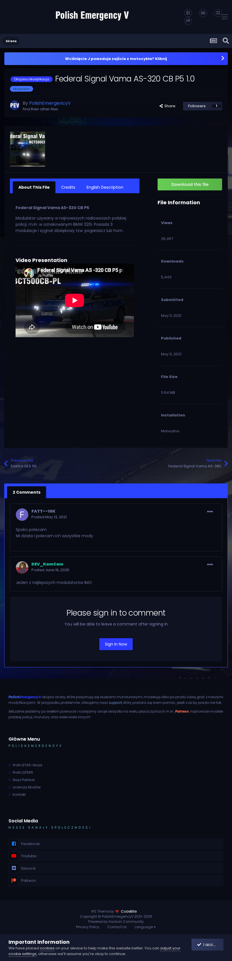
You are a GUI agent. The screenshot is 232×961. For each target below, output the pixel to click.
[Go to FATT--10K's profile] (22, 514)
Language (144, 927)
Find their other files (40, 109)
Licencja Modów (27, 787)
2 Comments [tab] (26, 492)
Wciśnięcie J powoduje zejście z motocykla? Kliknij (116, 58)
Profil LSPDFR (23, 772)
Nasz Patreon (24, 779)
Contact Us (117, 927)
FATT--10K (43, 511)
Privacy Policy (87, 927)
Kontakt (19, 794)
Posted (49, 517)
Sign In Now (116, 644)
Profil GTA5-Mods (27, 765)
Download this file (190, 184)
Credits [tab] (68, 187)
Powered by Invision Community (116, 921)
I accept (210, 944)
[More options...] (210, 511)
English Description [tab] (105, 187)
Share (169, 106)
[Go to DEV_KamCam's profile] (22, 567)
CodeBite (129, 911)
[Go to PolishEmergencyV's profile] (15, 105)
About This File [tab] (34, 187)
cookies (47, 948)
